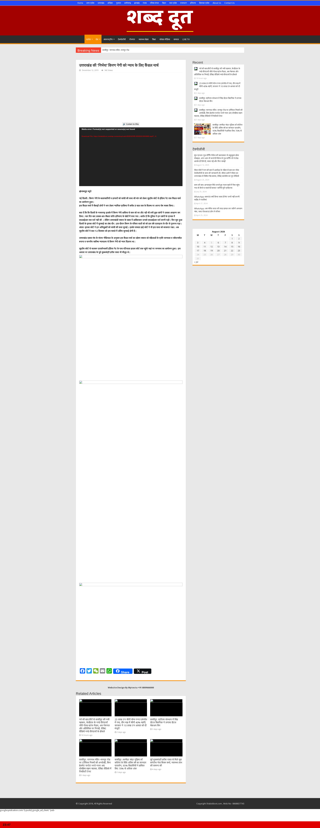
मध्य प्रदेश (173, 3)
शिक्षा (154, 39)
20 (218, 250)
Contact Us (229, 3)
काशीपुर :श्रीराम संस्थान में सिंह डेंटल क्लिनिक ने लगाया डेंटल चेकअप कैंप (164, 722)
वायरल (176, 39)
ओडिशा (110, 3)
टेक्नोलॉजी (122, 39)
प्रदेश (88, 39)
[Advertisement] (130, 97)
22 (232, 250)
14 (225, 246)
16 (239, 246)
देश (97, 39)
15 (232, 246)
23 (239, 250)
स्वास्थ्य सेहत (143, 39)
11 (205, 246)
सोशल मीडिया (165, 39)
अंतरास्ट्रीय (108, 39)
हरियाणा (193, 3)
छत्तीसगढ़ (127, 3)
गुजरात (118, 3)
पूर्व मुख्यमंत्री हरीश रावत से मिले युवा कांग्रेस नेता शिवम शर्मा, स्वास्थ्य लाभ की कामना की (166, 762)
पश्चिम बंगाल (154, 3)
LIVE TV (186, 39)
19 (211, 250)
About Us (217, 3)
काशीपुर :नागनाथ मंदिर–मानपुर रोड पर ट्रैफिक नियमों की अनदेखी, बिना (129, 50)
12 (211, 246)
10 (198, 246)
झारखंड (137, 3)
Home (80, 3)
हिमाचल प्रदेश (204, 3)
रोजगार (132, 39)
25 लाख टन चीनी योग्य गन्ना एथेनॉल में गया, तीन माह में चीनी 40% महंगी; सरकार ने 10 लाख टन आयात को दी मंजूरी (131, 724)
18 (205, 250)
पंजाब (145, 3)
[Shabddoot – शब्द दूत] (160, 20)
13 (218, 246)
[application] (130, 156)
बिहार (164, 3)
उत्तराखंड (101, 3)
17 (198, 250)
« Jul (196, 262)
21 (225, 250)
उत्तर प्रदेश (90, 3)
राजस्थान (183, 3)
